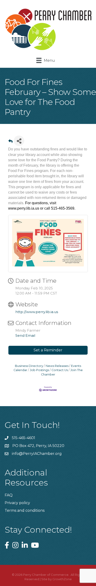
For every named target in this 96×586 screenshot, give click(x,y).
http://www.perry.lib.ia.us (36, 312)
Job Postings (39, 370)
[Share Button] (19, 141)
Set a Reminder (48, 350)
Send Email (25, 335)
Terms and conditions (25, 510)
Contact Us (59, 370)
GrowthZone (62, 579)
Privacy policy (17, 503)
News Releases (57, 366)
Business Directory (29, 366)
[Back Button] (10, 142)
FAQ (9, 495)
